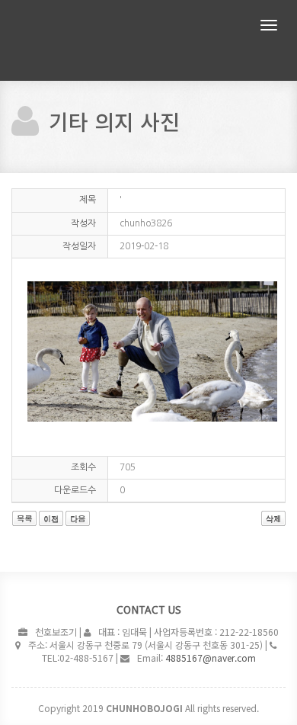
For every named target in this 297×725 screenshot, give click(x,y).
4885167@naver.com (210, 657)
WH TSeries (95, 40)
